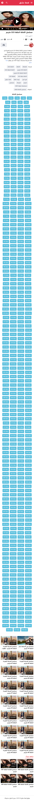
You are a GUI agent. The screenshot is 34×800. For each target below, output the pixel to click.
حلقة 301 (5, 410)
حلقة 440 (13, 558)
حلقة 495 (20, 617)
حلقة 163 (20, 267)
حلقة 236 (13, 343)
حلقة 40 (13, 136)
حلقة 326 (28, 440)
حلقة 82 (27, 182)
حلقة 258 (28, 368)
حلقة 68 (13, 165)
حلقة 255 (20, 364)
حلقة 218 (28, 326)
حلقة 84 (13, 182)
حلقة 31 (20, 127)
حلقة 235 (20, 343)
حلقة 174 (28, 279)
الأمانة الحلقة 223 (10, 70)
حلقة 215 (20, 322)
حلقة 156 (13, 258)
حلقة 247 (20, 355)
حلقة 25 (7, 119)
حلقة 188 (13, 292)
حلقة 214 (28, 322)
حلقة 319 (20, 431)
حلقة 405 (5, 520)
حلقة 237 (5, 343)
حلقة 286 (28, 398)
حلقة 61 (7, 157)
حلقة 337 (5, 448)
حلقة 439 (20, 558)
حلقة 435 (20, 554)
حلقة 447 (20, 566)
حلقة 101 (6, 199)
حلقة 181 (6, 283)
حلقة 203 (20, 309)
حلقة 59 (20, 157)
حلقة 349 (5, 461)
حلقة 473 (5, 592)
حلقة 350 (28, 465)
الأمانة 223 (11, 67)
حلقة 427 (20, 545)
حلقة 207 (20, 313)
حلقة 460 (13, 579)
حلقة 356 (13, 469)
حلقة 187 (20, 292)
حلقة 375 (20, 490)
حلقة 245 (5, 351)
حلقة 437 (5, 554)
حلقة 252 (13, 360)
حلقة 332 (13, 444)
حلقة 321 (5, 431)
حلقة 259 (20, 368)
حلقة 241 (5, 347)
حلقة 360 (13, 473)
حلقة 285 (5, 393)
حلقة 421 (5, 537)
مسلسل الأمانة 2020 (20, 90)
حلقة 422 (28, 541)
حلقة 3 (17, 98)
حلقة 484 (13, 604)
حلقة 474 (28, 596)
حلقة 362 (28, 478)
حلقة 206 (28, 313)
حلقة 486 (28, 608)
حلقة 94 (27, 195)
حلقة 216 (13, 322)
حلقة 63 (20, 161)
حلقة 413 (6, 528)
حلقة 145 (5, 246)
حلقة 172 (13, 275)
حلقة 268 (13, 376)
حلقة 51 (20, 148)
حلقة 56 (13, 153)
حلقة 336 (13, 448)
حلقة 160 (13, 262)
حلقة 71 (20, 170)
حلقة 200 (13, 305)
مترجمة (19, 83)
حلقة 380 (13, 495)
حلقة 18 (27, 115)
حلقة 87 (20, 187)
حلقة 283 (20, 393)
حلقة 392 (13, 507)
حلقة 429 (5, 545)
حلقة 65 (7, 161)
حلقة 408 (13, 524)
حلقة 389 (5, 503)
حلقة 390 (28, 507)
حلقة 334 (28, 448)
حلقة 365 (5, 478)
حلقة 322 (28, 435)
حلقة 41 (7, 136)
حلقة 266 (28, 376)
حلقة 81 (7, 178)
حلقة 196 (13, 300)
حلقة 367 (20, 482)
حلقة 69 (7, 165)
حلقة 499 (20, 621)
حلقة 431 (20, 549)
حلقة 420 (13, 537)
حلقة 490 (28, 613)
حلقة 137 (5, 237)
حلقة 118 (28, 220)
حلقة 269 (5, 376)
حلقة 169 (5, 271)
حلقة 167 (20, 271)
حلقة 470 (28, 592)
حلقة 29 (7, 123)
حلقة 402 (28, 520)
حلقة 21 (7, 115)
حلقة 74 (27, 174)
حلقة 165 (5, 267)
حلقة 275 (20, 385)
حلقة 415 (20, 533)
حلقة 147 (20, 250)
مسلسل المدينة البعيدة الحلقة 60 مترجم (26, 677)
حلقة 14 (27, 110)
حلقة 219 (20, 326)
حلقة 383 (20, 499)
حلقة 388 (13, 503)
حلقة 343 (20, 457)
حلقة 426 (28, 545)
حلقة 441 (5, 558)
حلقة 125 (5, 224)
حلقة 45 (7, 140)
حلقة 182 (28, 288)
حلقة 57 (7, 153)
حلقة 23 (20, 119)
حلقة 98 (28, 199)
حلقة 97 (7, 195)
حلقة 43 (20, 140)
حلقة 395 (20, 511)
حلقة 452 (13, 571)
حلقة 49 (7, 144)
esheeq (26, 45)
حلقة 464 (13, 583)
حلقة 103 (20, 203)
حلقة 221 (5, 326)
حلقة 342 (28, 457)
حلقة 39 (20, 136)
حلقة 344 (13, 457)
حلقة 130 (28, 233)
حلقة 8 (14, 102)
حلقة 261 (5, 368)
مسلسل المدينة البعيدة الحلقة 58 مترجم (26, 692)
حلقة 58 (27, 157)
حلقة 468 (13, 587)
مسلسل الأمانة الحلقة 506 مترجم (25, 785)
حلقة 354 (28, 469)
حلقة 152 (13, 254)
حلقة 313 (6, 423)
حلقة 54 (27, 153)
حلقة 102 (28, 203)
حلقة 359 (20, 473)
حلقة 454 (28, 575)
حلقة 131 (20, 233)
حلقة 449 (5, 566)
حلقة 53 (7, 148)
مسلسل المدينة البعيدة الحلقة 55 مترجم (10, 707)
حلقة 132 (13, 233)
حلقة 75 (20, 174)
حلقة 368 (13, 482)
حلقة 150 (28, 254)
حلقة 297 (5, 406)
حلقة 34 (27, 132)
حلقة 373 (5, 486)
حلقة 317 (5, 427)
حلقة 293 (5, 402)
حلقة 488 (13, 608)
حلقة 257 (5, 364)
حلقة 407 (20, 524)
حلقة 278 (28, 389)
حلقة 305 (5, 414)
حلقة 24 (13, 119)
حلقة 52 (14, 148)
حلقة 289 (5, 398)
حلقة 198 (28, 305)
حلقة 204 (13, 309)
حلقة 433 (5, 549)
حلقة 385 (5, 499)
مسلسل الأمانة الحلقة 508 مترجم (25, 770)
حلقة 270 (28, 381)
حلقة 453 (5, 571)
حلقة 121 (6, 220)
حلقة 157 (5, 258)
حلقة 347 (20, 461)
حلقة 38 (27, 136)
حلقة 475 (20, 596)
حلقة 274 (28, 385)
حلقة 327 (20, 440)
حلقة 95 (20, 195)
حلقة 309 (5, 419)
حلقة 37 (7, 132)
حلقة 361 (5, 473)
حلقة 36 (13, 132)
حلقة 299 (20, 410)
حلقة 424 (13, 541)
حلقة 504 (13, 625)
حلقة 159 (20, 262)
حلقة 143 (20, 246)
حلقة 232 (13, 338)
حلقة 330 (28, 444)
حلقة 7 (20, 102)
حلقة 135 (20, 237)
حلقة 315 (20, 427)
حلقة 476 (13, 596)
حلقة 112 (13, 212)
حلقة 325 (5, 435)
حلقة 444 (13, 562)
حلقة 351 (20, 465)
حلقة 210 (28, 317)
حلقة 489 (5, 608)
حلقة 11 (20, 106)
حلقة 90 (27, 191)
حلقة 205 (5, 309)
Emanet (25, 67)
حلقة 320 (13, 431)
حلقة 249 (5, 355)
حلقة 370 (28, 486)
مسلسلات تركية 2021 (21, 86)
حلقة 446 (28, 566)
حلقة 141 (6, 241)
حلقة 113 (6, 212)
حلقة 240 (13, 347)
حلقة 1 (29, 98)
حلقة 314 (28, 427)
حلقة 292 (13, 402)
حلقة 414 (28, 533)
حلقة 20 (14, 115)
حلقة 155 (20, 258)
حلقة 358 (28, 473)
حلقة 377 (5, 490)
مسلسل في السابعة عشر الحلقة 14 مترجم (26, 647)
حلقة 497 (5, 617)
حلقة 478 (28, 600)
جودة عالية (16, 80)
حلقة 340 (13, 452)
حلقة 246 (28, 355)
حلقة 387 (20, 503)
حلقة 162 (28, 267)
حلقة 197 (5, 300)
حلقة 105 (5, 203)
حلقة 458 (28, 579)
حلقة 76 (14, 174)
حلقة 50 (27, 148)
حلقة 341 (5, 452)
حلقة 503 (20, 625)
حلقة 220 (13, 326)
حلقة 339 (20, 452)
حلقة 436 (13, 554)
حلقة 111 (20, 212)
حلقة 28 (13, 123)
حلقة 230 (28, 338)
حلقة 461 (5, 579)
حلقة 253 (5, 360)
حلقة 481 (5, 600)
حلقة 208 (13, 313)
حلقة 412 (13, 528)
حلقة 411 (20, 528)
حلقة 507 (17, 630)
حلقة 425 (5, 541)
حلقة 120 (13, 220)
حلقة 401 (5, 516)
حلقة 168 (13, 271)
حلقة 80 (13, 178)
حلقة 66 (27, 165)
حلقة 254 (28, 364)
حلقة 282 (28, 393)
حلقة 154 (28, 258)
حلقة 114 (27, 216)
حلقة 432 (13, 549)
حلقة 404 (13, 520)
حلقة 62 (27, 161)
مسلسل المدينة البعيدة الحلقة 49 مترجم (26, 751)
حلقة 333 (5, 444)
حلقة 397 (5, 511)
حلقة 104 (13, 203)
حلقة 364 (13, 478)
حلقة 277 (5, 385)
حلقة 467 (20, 587)
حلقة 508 (9, 630)
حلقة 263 (20, 372)
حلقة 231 (20, 338)
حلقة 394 (28, 511)
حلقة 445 (5, 562)
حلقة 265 (5, 372)
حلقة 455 (20, 575)
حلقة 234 (28, 343)
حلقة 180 (13, 283)
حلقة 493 (5, 613)
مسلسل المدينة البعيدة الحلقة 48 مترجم (10, 751)
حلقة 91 (20, 191)
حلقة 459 (20, 579)
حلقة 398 (28, 516)
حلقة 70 (27, 170)
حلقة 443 (20, 562)
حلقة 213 (6, 317)
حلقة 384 (13, 499)
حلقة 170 (28, 275)
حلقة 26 (27, 123)
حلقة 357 (5, 469)
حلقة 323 (20, 435)
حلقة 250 (28, 360)
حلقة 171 (20, 275)
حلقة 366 (28, 482)
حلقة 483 (20, 604)
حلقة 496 (13, 617)
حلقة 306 (28, 419)
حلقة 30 (27, 127)
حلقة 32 (14, 127)
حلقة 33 (7, 127)
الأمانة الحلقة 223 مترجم (20, 73)
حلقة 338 (28, 452)
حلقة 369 (5, 482)
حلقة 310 (28, 423)
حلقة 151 (20, 254)
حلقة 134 (28, 237)
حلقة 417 (5, 533)
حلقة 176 (13, 279)
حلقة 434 (28, 554)
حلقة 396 (13, 511)
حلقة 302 (28, 414)
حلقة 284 (13, 393)
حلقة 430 (28, 549)
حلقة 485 (5, 604)
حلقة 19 (20, 115)
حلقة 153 (6, 254)
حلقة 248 (13, 355)
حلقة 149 (5, 250)
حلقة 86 (27, 187)
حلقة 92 (14, 191)
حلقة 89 (7, 187)
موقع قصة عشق (25, 798)
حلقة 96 (13, 195)
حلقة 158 (28, 262)
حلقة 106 (28, 208)
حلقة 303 (20, 414)
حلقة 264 (13, 372)
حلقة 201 (5, 305)
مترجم (25, 83)
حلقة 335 (20, 448)
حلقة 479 (20, 600)
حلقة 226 (28, 334)
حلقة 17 (7, 110)
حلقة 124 (13, 224)
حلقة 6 (26, 102)
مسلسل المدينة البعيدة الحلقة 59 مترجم (10, 677)
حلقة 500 (13, 621)
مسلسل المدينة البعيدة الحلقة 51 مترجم (26, 736)
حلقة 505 (5, 625)
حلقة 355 (20, 469)
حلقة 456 (13, 575)
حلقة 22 (27, 119)
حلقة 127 (20, 229)
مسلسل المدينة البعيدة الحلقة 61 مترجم (10, 662)
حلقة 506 (24, 630)
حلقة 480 (13, 600)
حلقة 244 (13, 351)
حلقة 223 (20, 330)
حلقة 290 (28, 402)
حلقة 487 (20, 608)
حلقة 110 (27, 212)
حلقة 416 (13, 533)
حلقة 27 (20, 123)
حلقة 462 (28, 583)
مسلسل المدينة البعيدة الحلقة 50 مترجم (10, 736)
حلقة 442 (28, 562)
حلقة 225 (5, 330)
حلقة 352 (13, 465)
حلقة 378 (28, 495)
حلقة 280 (13, 389)
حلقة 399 (20, 516)
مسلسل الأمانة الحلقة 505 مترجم (9, 785)
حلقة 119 (20, 220)
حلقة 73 (7, 170)
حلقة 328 (13, 440)
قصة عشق (24, 3)
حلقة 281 (5, 389)
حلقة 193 (6, 296)
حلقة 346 (28, 461)
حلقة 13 (7, 106)
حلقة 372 (13, 486)
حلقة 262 (28, 372)
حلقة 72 (14, 170)
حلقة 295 (20, 406)
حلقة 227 (20, 334)
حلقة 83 (20, 182)
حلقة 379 (20, 495)
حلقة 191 (20, 296)
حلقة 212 (13, 317)
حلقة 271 (20, 381)
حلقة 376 (13, 490)
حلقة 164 (13, 267)
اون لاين (24, 80)
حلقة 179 (20, 283)
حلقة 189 (5, 292)
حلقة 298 (28, 410)
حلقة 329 (5, 440)
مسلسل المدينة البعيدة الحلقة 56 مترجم (26, 707)
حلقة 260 (13, 368)
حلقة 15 (20, 110)
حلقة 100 (13, 199)
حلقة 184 (13, 288)
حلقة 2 (23, 98)
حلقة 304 (13, 414)
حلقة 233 (5, 338)
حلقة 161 (6, 262)
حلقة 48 (13, 144)
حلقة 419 (20, 537)
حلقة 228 (13, 334)
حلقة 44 (13, 140)
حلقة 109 (5, 208)
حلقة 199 (20, 305)
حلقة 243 (20, 351)
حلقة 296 (13, 406)
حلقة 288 (13, 398)
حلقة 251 (20, 360)
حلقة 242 (28, 351)
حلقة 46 (27, 144)
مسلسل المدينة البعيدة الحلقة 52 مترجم (10, 722)
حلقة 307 (20, 419)
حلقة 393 (5, 507)
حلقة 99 (21, 199)
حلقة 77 (7, 174)
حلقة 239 (20, 347)
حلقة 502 (28, 625)
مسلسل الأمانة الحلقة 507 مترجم (9, 770)
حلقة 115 (20, 216)
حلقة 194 (28, 300)
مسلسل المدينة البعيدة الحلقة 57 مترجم (10, 692)
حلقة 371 (20, 486)
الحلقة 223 (12, 76)
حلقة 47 (20, 144)
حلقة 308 (13, 419)
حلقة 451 (20, 571)
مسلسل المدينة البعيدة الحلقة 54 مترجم (26, 722)
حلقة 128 (13, 229)
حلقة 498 (28, 621)
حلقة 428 (13, 545)
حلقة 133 (6, 233)
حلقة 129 (5, 229)
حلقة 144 (13, 246)
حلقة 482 (28, 604)
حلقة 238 (28, 347)
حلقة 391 (20, 507)
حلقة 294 (28, 406)
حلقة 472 (13, 592)
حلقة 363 (20, 478)
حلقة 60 (13, 157)
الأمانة (18, 67)
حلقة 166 (28, 271)
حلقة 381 (5, 495)
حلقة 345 (5, 457)
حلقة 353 (5, 465)
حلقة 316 (13, 427)
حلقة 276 (13, 385)
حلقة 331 (20, 444)
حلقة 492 (13, 613)
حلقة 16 (14, 110)
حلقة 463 (20, 583)
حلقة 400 (13, 516)
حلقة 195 (20, 300)
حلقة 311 (20, 423)
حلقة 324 (13, 435)
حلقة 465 (5, 583)
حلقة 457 (5, 575)
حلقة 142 (28, 246)
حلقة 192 (13, 296)
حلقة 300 (13, 410)
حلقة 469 (5, 587)
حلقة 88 (13, 187)
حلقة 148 (13, 250)
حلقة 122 (28, 224)
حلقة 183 (20, 288)
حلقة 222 (28, 330)
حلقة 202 (28, 309)
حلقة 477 (5, 596)
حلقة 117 (6, 216)
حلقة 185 (5, 288)
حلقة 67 (20, 165)
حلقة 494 (28, 617)
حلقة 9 (8, 102)
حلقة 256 (13, 364)
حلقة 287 (20, 398)
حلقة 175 (20, 279)
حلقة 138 (28, 241)
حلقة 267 (20, 376)
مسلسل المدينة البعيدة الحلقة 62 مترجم (26, 662)
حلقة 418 (28, 537)
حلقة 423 (20, 541)
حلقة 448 (13, 566)
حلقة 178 (28, 283)
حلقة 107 (20, 208)
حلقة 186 (28, 292)
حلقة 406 (28, 524)
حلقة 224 (13, 330)
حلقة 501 (5, 621)
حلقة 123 (20, 224)
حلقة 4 (11, 98)
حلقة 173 (6, 275)
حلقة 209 (5, 313)
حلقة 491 (20, 613)
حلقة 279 (20, 389)
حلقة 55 (20, 153)
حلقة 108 (13, 208)
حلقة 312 (13, 423)
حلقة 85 (7, 182)
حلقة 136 (13, 237)
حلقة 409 (5, 524)
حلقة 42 (27, 140)
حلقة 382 (28, 499)
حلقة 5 (5, 98)
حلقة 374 (28, 490)
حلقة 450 (28, 571)
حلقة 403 (20, 520)
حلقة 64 (13, 161)
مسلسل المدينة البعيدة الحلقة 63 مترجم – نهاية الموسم (10, 648)
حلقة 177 (6, 279)
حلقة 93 (7, 191)
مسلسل (12, 83)
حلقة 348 (13, 461)
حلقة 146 (28, 250)
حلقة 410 (28, 528)
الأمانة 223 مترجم (22, 70)
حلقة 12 (14, 106)
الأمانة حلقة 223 (22, 76)
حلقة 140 (13, 241)
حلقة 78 (27, 178)
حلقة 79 (20, 178)
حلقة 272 (13, 381)
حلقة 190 (28, 296)
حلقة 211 (20, 317)
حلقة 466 (28, 587)
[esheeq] (31, 47)
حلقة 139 (20, 241)
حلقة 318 (28, 431)
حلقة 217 (5, 322)
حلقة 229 (5, 334)
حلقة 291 (20, 402)
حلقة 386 (28, 503)
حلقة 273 (5, 381)
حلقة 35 (20, 132)
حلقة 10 (27, 106)
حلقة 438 (28, 558)
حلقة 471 (20, 592)
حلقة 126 (28, 229)
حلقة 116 (13, 216)
